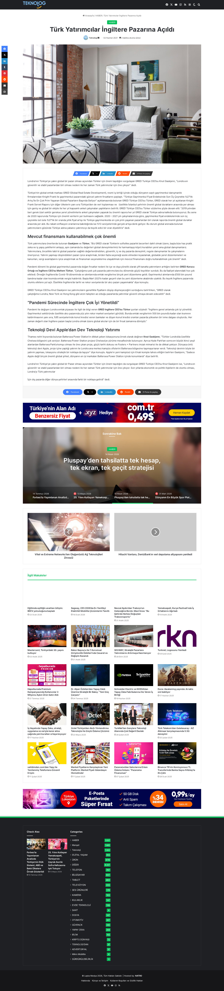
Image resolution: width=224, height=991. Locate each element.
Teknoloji (76, 850)
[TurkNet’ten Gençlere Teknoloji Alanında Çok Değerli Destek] (133, 714)
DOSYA (75, 915)
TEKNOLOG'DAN (80, 944)
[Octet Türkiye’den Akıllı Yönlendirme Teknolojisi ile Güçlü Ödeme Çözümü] (90, 714)
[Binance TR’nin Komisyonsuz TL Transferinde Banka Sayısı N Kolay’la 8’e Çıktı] (177, 753)
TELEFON (77, 869)
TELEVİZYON (79, 885)
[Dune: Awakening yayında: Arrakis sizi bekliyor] (177, 675)
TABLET (76, 880)
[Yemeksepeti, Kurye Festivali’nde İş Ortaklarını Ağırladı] (177, 594)
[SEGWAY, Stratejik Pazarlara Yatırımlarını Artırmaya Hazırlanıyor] (133, 636)
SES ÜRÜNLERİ (80, 890)
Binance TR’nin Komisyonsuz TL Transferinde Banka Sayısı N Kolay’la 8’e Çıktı (176, 770)
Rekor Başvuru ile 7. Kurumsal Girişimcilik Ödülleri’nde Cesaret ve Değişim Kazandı (89, 653)
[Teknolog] (34, 5)
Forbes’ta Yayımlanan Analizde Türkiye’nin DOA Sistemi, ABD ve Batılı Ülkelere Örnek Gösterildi (35, 862)
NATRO (138, 975)
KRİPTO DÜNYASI (80, 939)
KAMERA (76, 895)
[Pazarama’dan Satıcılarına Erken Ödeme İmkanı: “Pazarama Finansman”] (133, 753)
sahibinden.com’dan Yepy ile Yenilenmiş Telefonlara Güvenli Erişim (44, 770)
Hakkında (85, 980)
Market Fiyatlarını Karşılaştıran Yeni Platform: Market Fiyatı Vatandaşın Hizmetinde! (89, 770)
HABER (99, 15)
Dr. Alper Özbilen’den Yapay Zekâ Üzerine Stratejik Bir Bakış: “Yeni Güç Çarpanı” (90, 692)
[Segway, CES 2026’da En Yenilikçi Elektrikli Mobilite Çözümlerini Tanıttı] (90, 594)
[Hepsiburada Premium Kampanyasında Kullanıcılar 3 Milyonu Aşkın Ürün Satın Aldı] (47, 675)
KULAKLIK (77, 900)
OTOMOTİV (77, 920)
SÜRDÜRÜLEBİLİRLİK (82, 959)
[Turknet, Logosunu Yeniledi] (177, 636)
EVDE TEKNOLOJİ (81, 905)
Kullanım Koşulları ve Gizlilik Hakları (126, 980)
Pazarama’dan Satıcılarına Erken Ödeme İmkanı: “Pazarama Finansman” (131, 770)
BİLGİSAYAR (78, 875)
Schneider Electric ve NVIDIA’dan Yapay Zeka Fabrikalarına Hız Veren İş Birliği (133, 692)
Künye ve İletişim (100, 980)
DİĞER (75, 864)
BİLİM (75, 934)
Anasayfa (89, 15)
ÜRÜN (75, 860)
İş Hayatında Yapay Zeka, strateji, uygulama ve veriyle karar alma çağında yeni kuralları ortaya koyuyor (47, 731)
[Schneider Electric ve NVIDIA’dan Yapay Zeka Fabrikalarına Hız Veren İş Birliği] (133, 675)
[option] (112, 465)
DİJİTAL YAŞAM (79, 855)
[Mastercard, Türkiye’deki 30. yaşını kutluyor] (47, 636)
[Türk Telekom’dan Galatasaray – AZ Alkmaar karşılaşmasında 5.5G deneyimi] (177, 714)
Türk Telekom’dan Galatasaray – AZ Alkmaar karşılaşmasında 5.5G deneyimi (176, 731)
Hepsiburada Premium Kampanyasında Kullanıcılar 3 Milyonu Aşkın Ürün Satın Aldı (43, 692)
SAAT (75, 910)
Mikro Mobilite (79, 954)
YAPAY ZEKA (78, 930)
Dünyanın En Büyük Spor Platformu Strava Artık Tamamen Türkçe (112, 467)
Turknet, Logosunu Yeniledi (172, 650)
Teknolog (93, 38)
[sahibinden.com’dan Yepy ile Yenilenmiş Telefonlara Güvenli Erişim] (47, 753)
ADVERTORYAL (79, 949)
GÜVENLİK (77, 925)
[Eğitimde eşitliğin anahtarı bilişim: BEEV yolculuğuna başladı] (47, 594)
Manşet (75, 845)
